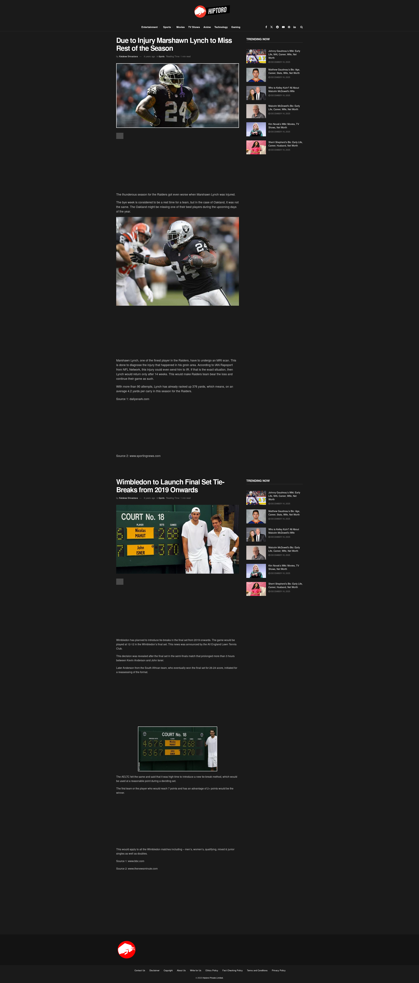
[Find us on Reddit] (277, 27)
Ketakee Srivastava (128, 56)
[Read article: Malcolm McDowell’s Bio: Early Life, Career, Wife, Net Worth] (256, 111)
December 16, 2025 (280, 61)
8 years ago (149, 56)
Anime (207, 27)
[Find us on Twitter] (271, 27)
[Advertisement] (177, 166)
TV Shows (194, 27)
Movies (180, 27)
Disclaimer (154, 970)
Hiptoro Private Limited (213, 977)
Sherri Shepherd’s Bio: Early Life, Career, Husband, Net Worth (285, 143)
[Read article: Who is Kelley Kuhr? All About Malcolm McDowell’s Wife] (256, 93)
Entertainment (149, 27)
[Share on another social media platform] (119, 136)
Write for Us (195, 970)
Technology (221, 27)
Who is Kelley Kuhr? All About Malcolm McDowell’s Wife (283, 89)
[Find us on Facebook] (266, 27)
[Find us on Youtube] (283, 27)
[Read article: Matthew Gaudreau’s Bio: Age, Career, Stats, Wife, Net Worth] (256, 75)
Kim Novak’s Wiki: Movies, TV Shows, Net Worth (283, 125)
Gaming (235, 27)
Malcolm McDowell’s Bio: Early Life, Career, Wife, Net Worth (284, 107)
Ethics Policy (212, 970)
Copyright (168, 970)
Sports (167, 27)
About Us (181, 970)
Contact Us (140, 970)
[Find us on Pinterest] (289, 27)
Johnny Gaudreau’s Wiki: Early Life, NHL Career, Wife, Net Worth (284, 54)
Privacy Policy (279, 970)
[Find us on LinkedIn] (294, 27)
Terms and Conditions (257, 970)
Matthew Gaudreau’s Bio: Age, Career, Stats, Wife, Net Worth (284, 71)
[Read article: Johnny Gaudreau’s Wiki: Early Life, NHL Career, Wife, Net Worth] (256, 56)
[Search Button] (301, 27)
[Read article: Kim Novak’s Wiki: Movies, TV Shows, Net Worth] (256, 129)
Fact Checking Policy (232, 970)
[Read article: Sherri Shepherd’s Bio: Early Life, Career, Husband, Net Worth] (256, 147)
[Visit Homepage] (209, 11)
